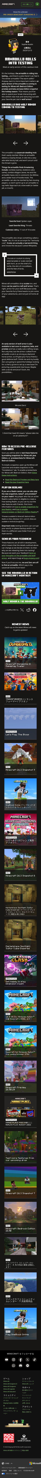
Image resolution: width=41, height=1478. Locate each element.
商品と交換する (26, 1412)
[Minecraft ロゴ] (9, 4)
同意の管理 (25, 1450)
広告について (18, 1470)
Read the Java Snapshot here (17, 482)
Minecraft (6, 1381)
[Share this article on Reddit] (28, 610)
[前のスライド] (15, 143)
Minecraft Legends (9, 1389)
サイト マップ (26, 1398)
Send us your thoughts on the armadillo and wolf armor (19, 555)
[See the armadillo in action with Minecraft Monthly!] (20, 593)
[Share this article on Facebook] (34, 610)
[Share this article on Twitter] (22, 610)
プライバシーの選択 (11, 1473)
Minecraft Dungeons (9, 1386)
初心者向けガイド (27, 1390)
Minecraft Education (9, 1392)
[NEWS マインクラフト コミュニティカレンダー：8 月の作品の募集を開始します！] (20, 1246)
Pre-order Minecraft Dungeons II (19, 14)
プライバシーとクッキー (9, 1468)
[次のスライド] (26, 143)
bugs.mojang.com (31, 558)
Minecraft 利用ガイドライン (11, 1450)
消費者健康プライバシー (25, 1468)
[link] (6, 1359)
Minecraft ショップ (28, 1384)
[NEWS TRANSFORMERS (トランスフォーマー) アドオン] (20, 681)
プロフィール (26, 1409)
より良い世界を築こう (10, 1408)
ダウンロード (26, 1400)
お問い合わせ (26, 1403)
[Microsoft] (35, 1463)
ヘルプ (24, 1393)
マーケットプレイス (28, 1381)
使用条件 (4, 1470)
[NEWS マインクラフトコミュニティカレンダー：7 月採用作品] (20, 1282)
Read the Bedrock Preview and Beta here (22, 479)
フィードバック (26, 1395)
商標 (10, 1470)
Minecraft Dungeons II (10, 1384)
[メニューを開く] (37, 4)
